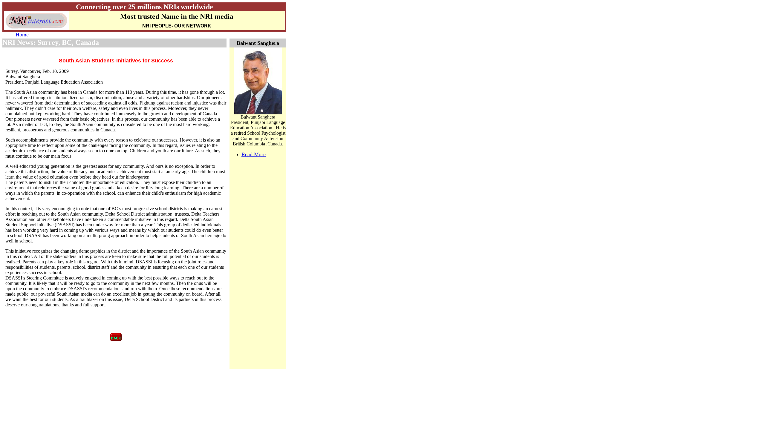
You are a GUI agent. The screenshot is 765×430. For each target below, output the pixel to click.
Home (22, 35)
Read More (253, 154)
